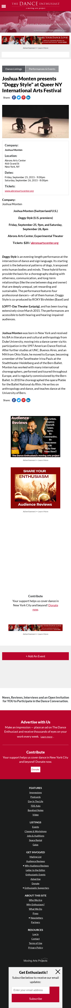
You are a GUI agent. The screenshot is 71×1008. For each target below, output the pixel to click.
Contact (35, 938)
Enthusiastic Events (35, 874)
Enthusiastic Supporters (37, 887)
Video (36, 814)
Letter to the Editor (35, 870)
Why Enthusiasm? (35, 904)
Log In (36, 934)
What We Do (35, 908)
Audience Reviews (35, 861)
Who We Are (35, 900)
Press (35, 913)
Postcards (35, 796)
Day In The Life (35, 801)
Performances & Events (42, 68)
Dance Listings (13, 68)
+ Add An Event (35, 656)
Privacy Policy (35, 947)
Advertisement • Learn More (35, 48)
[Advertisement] (35, 554)
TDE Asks (35, 805)
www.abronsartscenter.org (19, 190)
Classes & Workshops (36, 831)
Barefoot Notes (35, 810)
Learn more (46, 736)
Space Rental (35, 840)
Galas (35, 844)
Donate (36, 769)
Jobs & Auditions (35, 835)
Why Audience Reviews (37, 865)
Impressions (35, 792)
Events (35, 826)
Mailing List (35, 856)
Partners (35, 922)
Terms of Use (35, 943)
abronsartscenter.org (44, 243)
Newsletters (37, 917)
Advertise (35, 879)
